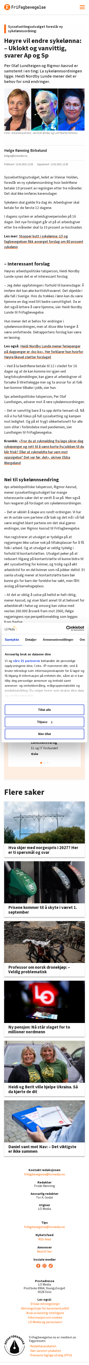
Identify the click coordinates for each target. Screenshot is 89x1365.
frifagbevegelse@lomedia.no (44, 1174)
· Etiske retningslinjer (44, 1304)
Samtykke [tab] (12, 639)
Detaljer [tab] (31, 639)
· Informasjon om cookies (44, 1317)
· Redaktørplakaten (42, 1346)
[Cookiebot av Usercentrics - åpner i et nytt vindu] (66, 628)
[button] (41, 763)
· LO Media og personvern (44, 1322)
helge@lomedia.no (16, 156)
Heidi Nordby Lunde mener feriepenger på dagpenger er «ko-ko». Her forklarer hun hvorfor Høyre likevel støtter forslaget (43, 352)
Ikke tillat (44, 734)
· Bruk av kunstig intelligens (44, 1313)
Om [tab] (82, 639)
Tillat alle (44, 709)
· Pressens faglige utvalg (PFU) (50, 1355)
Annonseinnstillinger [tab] (58, 639)
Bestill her (44, 1251)
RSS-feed (44, 1239)
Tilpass (42, 722)
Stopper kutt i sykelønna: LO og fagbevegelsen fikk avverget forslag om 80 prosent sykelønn (43, 242)
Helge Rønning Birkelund (25, 150)
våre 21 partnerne (26, 661)
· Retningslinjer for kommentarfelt (44, 1308)
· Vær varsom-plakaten (45, 1350)
